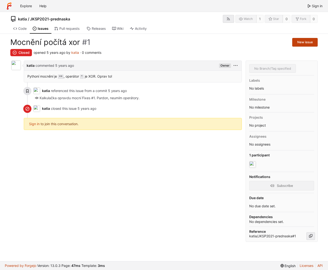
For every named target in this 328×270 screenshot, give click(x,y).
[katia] (253, 165)
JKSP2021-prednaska (50, 19)
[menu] (235, 65)
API (320, 266)
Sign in (34, 124)
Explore (26, 6)
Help (43, 6)
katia (22, 19)
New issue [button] (305, 42)
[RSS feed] (228, 19)
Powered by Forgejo (20, 266)
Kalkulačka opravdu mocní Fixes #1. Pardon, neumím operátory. (90, 98)
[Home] (9, 6)
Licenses (306, 266)
